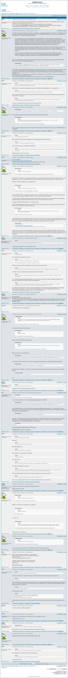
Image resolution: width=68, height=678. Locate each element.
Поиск (31, 5)
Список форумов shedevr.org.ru (22, 13)
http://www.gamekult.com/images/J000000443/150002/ (22, 160)
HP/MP (4, 10)
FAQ (27, 5)
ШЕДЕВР (44, 3)
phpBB (32, 676)
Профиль (28, 6)
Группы (42, 5)
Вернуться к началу (5, 28)
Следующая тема (63, 15)
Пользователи (36, 5)
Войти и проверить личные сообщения (38, 6)
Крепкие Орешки (32, 13)
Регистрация (47, 5)
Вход (48, 6)
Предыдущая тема (55, 15)
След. (10, 11)
